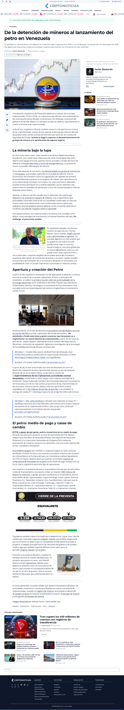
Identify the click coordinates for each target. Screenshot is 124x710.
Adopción (9, 617)
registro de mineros (45, 591)
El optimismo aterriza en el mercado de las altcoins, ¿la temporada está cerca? (107, 123)
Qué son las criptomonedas (39, 688)
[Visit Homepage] (62, 6)
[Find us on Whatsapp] (18, 687)
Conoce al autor (109, 86)
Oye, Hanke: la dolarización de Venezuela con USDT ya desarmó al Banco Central (108, 100)
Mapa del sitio (78, 695)
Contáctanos (99, 685)
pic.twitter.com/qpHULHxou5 (27, 412)
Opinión (56, 690)
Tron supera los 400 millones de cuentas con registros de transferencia (60, 619)
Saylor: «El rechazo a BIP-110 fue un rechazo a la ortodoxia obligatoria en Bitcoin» (28, 657)
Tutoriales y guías (47, 10)
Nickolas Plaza (46, 625)
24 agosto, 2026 (61, 648)
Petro (39, 373)
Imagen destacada (20, 601)
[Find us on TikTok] (15, 687)
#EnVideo (19, 352)
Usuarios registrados (24, 642)
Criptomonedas (36, 606)
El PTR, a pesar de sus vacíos (26, 432)
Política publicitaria (80, 692)
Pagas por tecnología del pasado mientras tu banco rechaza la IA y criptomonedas (28, 646)
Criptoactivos (24, 606)
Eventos (56, 692)
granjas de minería (71, 594)
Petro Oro (44, 557)
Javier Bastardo (19, 51)
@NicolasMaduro (37, 401)
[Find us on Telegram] (24, 685)
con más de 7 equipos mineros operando (38, 209)
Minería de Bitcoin (40, 692)
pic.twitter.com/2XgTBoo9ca (49, 357)
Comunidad (13, 26)
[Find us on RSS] (12, 687)
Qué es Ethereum (40, 694)
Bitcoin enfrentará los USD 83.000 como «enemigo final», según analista (108, 111)
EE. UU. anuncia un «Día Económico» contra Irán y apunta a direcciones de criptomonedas (68, 644)
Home (6, 26)
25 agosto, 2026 (56, 625)
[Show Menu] (2, 1)
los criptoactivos (29, 563)
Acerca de (77, 685)
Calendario (74, 10)
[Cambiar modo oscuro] (10, 1)
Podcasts (25, 10)
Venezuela (51, 606)
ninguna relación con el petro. (33, 550)
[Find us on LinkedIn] (27, 685)
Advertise (98, 690)
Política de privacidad (80, 690)
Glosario (58, 10)
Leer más (44, 634)
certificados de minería (34, 596)
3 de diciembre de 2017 (55, 362)
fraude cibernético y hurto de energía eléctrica (43, 163)
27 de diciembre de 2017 (56, 417)
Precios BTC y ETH (86, 10)
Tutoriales (57, 687)
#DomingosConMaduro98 (26, 357)
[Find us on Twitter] (15, 685)
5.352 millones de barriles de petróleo (42, 389)
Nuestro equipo (78, 687)
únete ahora (39, 20)
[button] (7, 122)
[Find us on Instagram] (18, 685)
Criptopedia (35, 10)
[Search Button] (6, 1)
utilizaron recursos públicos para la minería (31, 206)
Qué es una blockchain (41, 697)
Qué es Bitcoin (39, 685)
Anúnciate (97, 10)
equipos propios (22, 594)
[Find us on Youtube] (21, 685)
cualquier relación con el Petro (53, 539)
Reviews (66, 10)
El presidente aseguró (22, 450)
